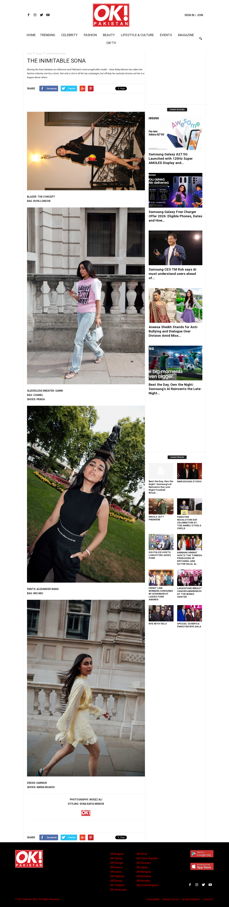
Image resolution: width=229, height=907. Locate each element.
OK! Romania (143, 876)
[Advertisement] (86, 102)
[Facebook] (28, 15)
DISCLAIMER (153, 899)
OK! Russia (116, 880)
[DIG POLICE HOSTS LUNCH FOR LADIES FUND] (161, 542)
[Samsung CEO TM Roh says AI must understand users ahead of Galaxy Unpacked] (175, 248)
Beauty (109, 35)
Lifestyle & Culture (137, 35)
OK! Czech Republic (147, 858)
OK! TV (111, 43)
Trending (47, 35)
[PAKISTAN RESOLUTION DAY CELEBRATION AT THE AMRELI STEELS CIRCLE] (189, 506)
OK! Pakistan (117, 876)
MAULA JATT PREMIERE (156, 518)
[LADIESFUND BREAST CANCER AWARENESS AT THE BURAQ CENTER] (189, 578)
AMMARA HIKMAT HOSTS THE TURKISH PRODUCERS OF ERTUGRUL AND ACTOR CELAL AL (189, 558)
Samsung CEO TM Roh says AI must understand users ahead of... (172, 273)
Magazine (186, 35)
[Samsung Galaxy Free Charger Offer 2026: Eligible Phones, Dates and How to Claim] (175, 190)
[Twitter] (41, 15)
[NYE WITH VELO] (161, 613)
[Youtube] (48, 15)
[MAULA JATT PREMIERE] (161, 506)
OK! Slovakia (143, 880)
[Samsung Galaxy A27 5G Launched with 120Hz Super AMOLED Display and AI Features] (175, 132)
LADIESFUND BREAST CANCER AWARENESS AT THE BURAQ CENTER (189, 592)
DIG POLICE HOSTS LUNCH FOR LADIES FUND (160, 555)
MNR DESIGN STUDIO (189, 481)
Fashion (90, 35)
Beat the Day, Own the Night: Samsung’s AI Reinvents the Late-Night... (175, 389)
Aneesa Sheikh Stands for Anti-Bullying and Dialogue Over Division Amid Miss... (173, 331)
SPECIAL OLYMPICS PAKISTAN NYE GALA (189, 625)
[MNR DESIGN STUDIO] (189, 471)
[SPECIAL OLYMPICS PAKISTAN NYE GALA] (189, 613)
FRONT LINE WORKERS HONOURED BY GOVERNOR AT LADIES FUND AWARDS (161, 594)
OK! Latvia (115, 871)
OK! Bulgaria (117, 853)
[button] (200, 41)
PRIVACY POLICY (170, 899)
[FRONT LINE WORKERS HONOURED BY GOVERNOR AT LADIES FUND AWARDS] (161, 578)
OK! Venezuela (118, 889)
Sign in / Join (193, 15)
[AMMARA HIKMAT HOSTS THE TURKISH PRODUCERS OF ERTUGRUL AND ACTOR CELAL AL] (189, 542)
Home (31, 35)
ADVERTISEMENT (191, 899)
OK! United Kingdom (147, 885)
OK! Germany (143, 862)
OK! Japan (142, 867)
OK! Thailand (117, 885)
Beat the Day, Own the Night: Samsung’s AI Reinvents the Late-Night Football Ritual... (161, 487)
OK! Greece (116, 867)
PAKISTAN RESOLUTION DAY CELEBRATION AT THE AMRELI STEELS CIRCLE (189, 523)
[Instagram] (35, 15)
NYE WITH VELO (158, 623)
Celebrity (69, 35)
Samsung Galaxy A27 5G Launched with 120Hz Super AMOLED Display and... (171, 158)
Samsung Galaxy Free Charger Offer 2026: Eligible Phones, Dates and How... (175, 216)
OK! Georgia (116, 862)
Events (166, 35)
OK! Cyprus (116, 858)
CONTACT (208, 899)
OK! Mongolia (143, 871)
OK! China (141, 853)
